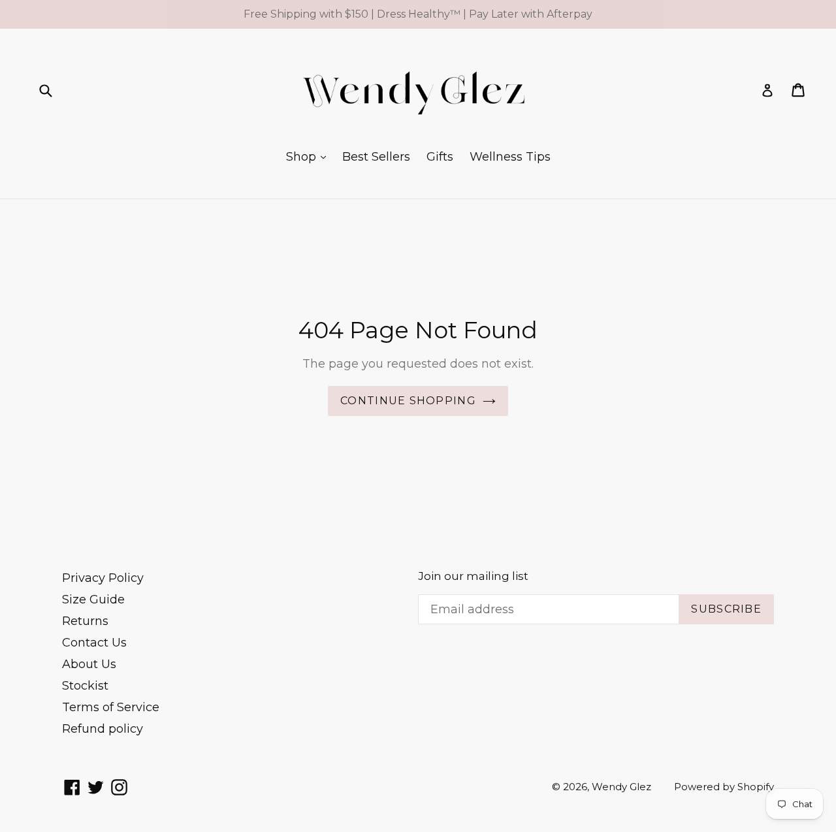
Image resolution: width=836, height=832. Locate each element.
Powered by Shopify (724, 786)
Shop (302, 157)
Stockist (85, 686)
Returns (85, 621)
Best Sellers (376, 157)
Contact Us (94, 642)
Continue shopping (408, 400)
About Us (89, 664)
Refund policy (102, 729)
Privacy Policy (103, 578)
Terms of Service (110, 707)
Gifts (439, 157)
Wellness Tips (510, 157)
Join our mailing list (473, 576)
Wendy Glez (621, 786)
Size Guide (93, 599)
